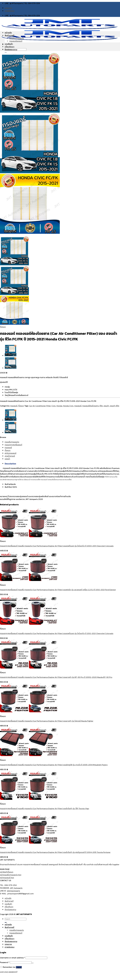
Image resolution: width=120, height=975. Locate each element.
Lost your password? (8, 971)
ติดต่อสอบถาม (11, 49)
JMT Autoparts (16, 888)
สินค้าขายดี (9, 35)
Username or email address (12, 957)
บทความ (8, 8)
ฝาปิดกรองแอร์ (10, 453)
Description (10, 463)
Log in (19, 967)
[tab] (62, 463)
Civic (53, 405)
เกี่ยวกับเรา (9, 46)
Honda (59, 405)
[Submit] (6, 922)
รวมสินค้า (9, 43)
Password (4, 962)
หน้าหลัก (8, 32)
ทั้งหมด (3, 326)
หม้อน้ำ (7, 458)
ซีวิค (101, 405)
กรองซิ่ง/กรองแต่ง (16, 38)
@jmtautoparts (13, 890)
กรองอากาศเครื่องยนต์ (13, 444)
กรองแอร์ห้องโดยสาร (90, 405)
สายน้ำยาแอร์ (10, 456)
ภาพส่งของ (9, 10)
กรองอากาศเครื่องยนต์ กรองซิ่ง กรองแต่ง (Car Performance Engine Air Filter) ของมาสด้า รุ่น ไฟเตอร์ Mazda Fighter (46, 721)
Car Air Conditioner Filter (40, 405)
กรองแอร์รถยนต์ (15, 41)
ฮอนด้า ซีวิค (114, 405)
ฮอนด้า (106, 405)
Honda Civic (68, 405)
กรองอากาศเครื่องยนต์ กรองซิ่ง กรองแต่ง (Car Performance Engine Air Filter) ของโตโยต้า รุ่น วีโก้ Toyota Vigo (44, 808)
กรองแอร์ (13, 405)
